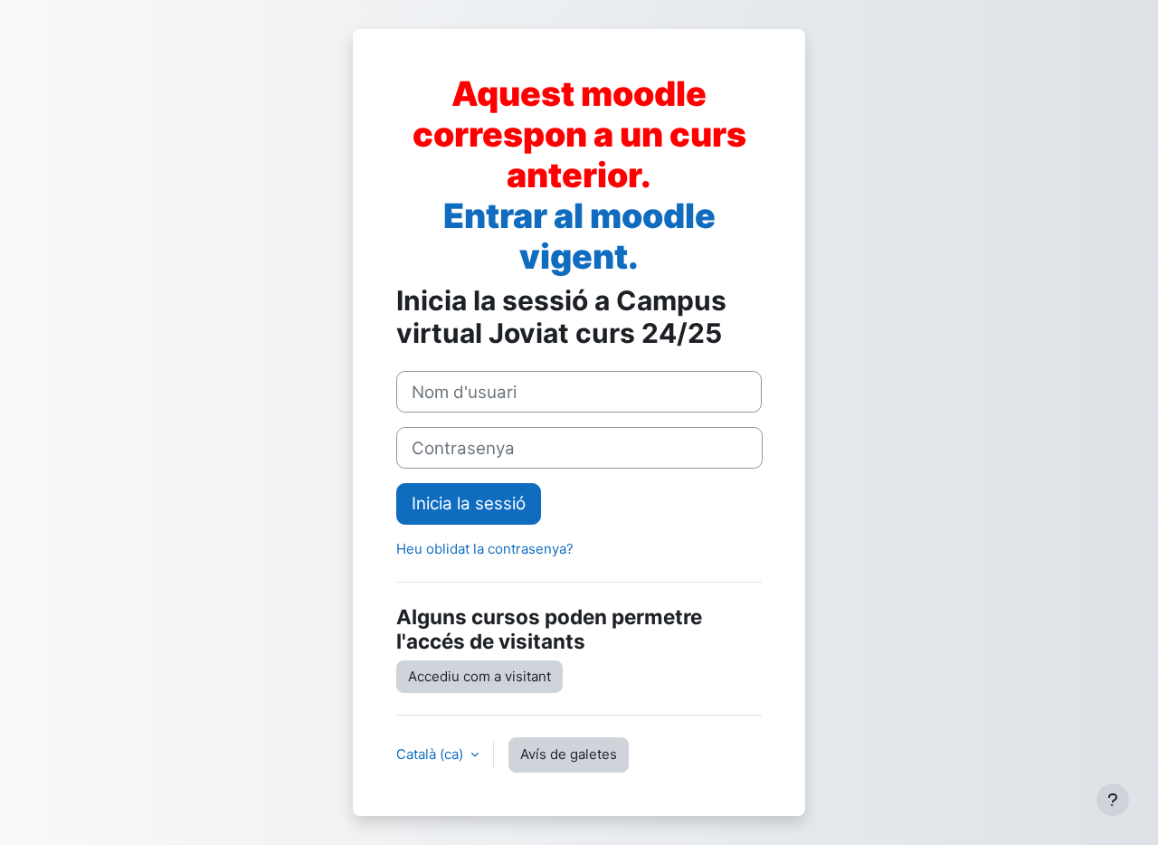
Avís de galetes (568, 754)
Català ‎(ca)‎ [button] (431, 754)
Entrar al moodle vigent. (579, 236)
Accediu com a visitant (479, 676)
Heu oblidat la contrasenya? (485, 548)
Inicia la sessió (469, 503)
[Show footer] (1112, 799)
